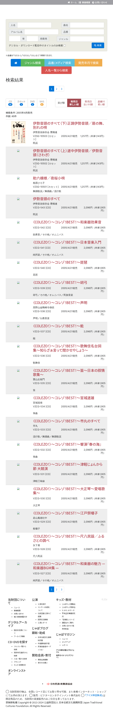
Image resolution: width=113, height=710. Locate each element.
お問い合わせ (99, 2)
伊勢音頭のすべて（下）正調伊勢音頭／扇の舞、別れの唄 (68, 125)
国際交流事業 (43, 619)
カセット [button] (21, 103)
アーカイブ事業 (19, 636)
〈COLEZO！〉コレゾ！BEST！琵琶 (60, 262)
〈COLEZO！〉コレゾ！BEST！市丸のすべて (66, 420)
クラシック (17, 661)
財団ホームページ (73, 2)
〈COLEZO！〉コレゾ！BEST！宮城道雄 (63, 397)
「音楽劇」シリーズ (68, 619)
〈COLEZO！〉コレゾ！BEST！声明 (60, 302)
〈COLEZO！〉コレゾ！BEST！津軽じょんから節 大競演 (68, 466)
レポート (65, 645)
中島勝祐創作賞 (43, 643)
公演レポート (42, 622)
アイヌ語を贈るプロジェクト (65, 651)
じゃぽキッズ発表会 (68, 607)
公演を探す (42, 604)
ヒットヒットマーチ (68, 610)
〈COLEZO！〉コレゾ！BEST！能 (58, 325)
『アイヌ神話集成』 (94, 695)
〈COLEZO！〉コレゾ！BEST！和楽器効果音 (67, 221)
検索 (99, 45)
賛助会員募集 (43, 659)
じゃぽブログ (40, 628)
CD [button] (10, 103)
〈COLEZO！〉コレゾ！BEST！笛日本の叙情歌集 (69, 372)
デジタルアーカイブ (17, 624)
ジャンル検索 (32, 63)
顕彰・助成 (38, 633)
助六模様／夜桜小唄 (49, 178)
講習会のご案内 (67, 622)
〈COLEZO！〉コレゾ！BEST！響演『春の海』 (67, 444)
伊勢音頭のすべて (46, 198)
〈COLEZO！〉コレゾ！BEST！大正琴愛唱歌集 (69, 490)
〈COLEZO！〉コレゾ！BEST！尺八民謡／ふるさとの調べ (68, 538)
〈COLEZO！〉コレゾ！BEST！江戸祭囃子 (65, 512)
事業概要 (84, 2)
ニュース (17, 607)
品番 (101, 103)
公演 (35, 599)
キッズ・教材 (63, 599)
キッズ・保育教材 (19, 665)
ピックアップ (66, 642)
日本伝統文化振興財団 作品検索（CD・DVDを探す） (56, 12)
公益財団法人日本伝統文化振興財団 (22, 2)
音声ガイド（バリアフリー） (64, 656)
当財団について (16, 601)
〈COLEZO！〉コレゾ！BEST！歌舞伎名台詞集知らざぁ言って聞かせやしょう (67, 347)
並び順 (61, 103)
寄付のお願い (43, 662)
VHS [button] (42, 103)
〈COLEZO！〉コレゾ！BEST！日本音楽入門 (67, 242)
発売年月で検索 (88, 63)
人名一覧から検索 (56, 70)
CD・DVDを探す (18, 642)
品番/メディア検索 (59, 63)
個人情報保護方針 (20, 616)
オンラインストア (17, 672)
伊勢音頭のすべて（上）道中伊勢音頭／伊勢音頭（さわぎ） (68, 152)
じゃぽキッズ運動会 (68, 604)
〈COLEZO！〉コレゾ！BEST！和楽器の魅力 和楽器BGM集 (69, 565)
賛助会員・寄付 (41, 655)
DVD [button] (32, 103)
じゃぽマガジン (65, 634)
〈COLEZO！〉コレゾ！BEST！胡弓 (60, 282)
